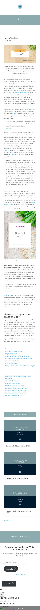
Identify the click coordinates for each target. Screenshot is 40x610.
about (22, 81)
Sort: (1, 601)
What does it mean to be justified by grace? (18, 358)
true (18, 116)
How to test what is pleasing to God (16, 388)
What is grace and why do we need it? (17, 356)
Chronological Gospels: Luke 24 (17, 479)
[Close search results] (2, 594)
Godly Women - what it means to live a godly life (20, 366)
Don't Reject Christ (11, 363)
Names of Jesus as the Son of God (15, 390)
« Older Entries (8, 520)
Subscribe (9, 569)
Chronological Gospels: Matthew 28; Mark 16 (18, 512)
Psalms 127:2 (9, 291)
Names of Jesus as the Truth (14, 395)
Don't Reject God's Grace (13, 361)
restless (14, 155)
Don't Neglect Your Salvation (14, 351)
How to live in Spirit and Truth (14, 386)
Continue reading (20, 575)
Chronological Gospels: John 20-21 (18, 446)
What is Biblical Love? (12, 381)
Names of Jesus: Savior (12, 349)
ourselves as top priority (19, 92)
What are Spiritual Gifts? (12, 383)
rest (15, 114)
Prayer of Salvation (11, 354)
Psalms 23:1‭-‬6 (9, 187)
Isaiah (30, 135)
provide (6, 150)
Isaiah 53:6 (8, 128)
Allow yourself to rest (10, 295)
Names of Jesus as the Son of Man (16, 393)
